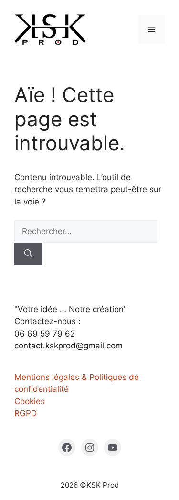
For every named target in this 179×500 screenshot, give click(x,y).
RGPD (25, 413)
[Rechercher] (28, 254)
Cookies (29, 401)
